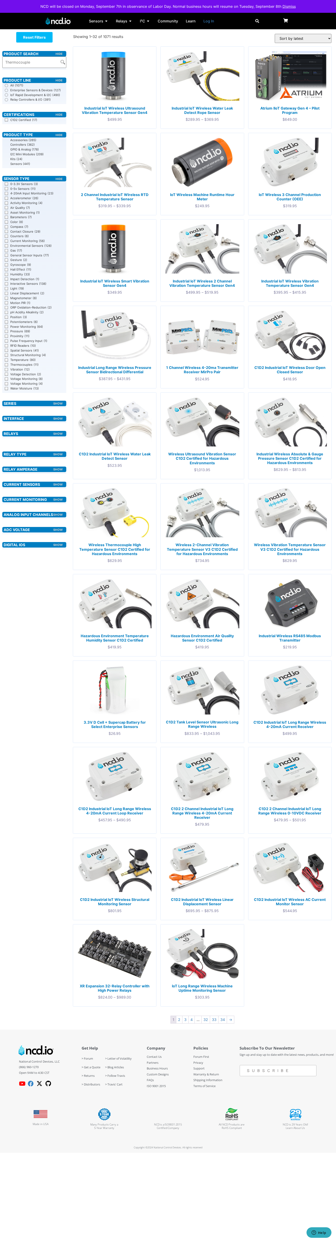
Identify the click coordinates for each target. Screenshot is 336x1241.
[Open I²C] (148, 21)
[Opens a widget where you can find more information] (318, 1233)
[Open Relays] (130, 21)
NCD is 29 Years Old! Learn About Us (295, 1126)
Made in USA (40, 1124)
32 (205, 1019)
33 (214, 1019)
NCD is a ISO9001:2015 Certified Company (168, 1126)
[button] (34, 37)
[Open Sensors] (106, 21)
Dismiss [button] (289, 6)
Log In (208, 21)
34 (222, 1019)
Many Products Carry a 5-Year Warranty (104, 1126)
